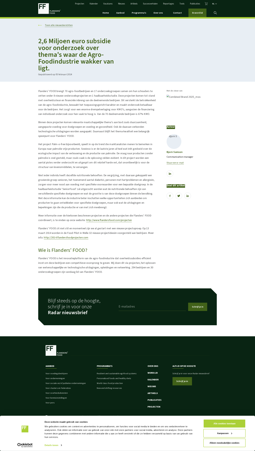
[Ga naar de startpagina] (49, 8)
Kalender (94, 3)
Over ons (158, 12)
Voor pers (50, 402)
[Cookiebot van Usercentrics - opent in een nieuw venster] (25, 445)
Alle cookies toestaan (225, 423)
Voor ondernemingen (55, 378)
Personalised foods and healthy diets (114, 378)
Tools (181, 3)
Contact (177, 12)
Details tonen (51, 445)
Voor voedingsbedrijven (57, 373)
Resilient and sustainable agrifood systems (116, 373)
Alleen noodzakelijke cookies (224, 443)
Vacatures (108, 3)
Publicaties (195, 3)
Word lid (153, 372)
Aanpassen (223, 433)
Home (106, 12)
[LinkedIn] (170, 173)
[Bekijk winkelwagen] (206, 3)
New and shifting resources (109, 388)
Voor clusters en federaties (58, 388)
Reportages (168, 3)
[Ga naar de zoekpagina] (215, 12)
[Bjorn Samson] (174, 141)
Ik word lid (197, 12)
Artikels (134, 3)
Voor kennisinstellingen (56, 397)
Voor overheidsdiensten (57, 393)
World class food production (110, 383)
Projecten (79, 3)
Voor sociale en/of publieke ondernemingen (66, 383)
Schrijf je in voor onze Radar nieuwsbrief (191, 373)
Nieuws (121, 3)
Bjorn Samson (175, 152)
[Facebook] (170, 196)
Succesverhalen (150, 3)
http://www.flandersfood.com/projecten (109, 220)
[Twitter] (178, 196)
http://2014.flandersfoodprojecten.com (66, 237)
